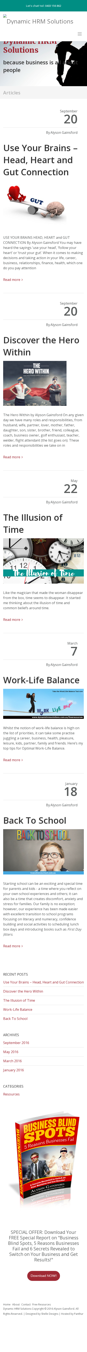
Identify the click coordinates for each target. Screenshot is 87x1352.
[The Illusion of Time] (43, 562)
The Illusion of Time (19, 1000)
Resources (11, 1094)
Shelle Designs (49, 1314)
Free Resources (41, 1304)
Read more (11, 279)
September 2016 (16, 1042)
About (16, 1304)
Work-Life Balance (41, 680)
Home (7, 1304)
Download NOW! (44, 1275)
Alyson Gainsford (63, 132)
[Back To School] (43, 853)
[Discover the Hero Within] (43, 385)
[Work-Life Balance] (43, 705)
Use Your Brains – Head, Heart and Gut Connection (40, 160)
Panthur (78, 1314)
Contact (26, 1304)
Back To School (34, 820)
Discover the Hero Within (23, 991)
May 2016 (10, 1052)
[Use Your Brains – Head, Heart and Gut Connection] (43, 206)
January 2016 (13, 1070)
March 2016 (12, 1061)
